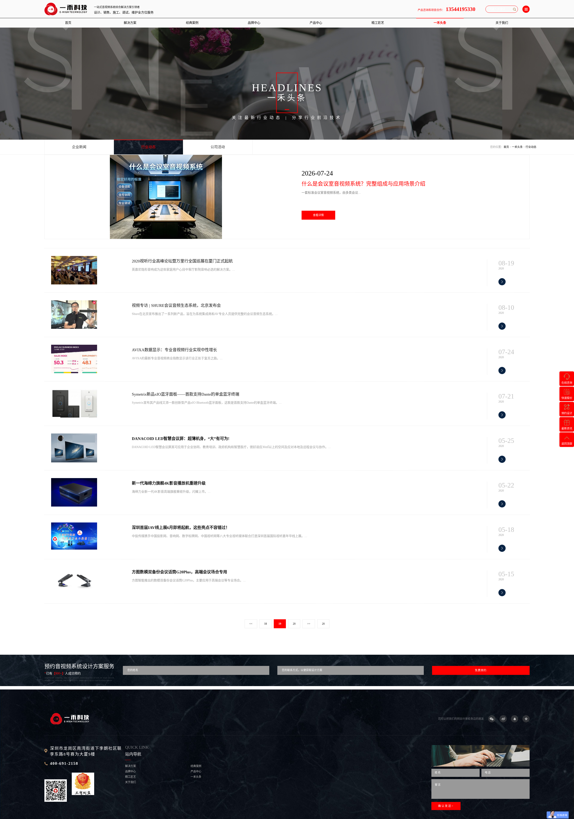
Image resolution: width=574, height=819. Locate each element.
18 (265, 623)
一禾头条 (440, 22)
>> (308, 623)
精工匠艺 (378, 22)
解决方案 (130, 22)
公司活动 (218, 147)
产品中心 (316, 22)
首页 (68, 22)
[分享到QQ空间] (526, 718)
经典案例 (192, 22)
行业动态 (148, 147)
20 (294, 623)
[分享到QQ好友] (514, 718)
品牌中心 (254, 22)
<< (250, 623)
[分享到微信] (491, 718)
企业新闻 (79, 147)
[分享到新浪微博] (503, 718)
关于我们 (502, 22)
